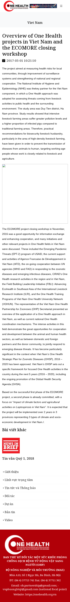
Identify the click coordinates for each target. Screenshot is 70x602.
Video (9, 520)
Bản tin (10, 512)
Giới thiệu (12, 472)
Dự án (9, 504)
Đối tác (10, 496)
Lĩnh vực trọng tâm (19, 480)
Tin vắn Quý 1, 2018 (18, 458)
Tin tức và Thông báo (20, 488)
